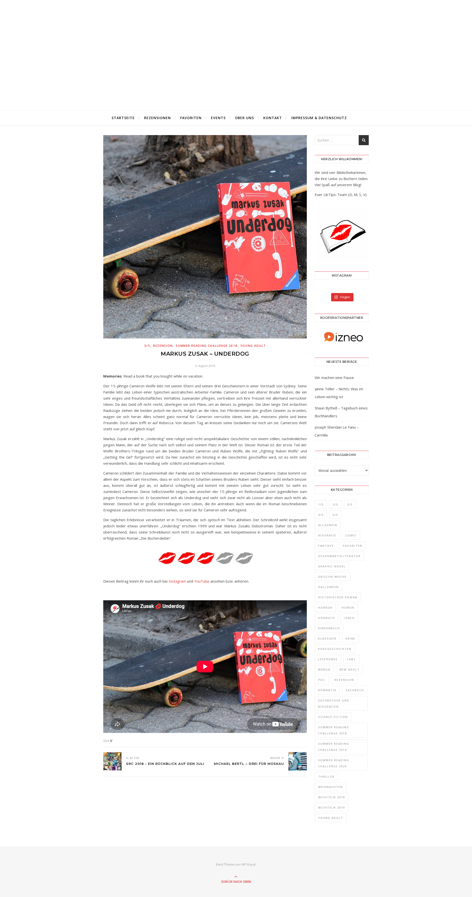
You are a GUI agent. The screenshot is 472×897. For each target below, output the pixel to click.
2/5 (335, 504)
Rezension (163, 346)
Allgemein (327, 525)
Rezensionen (157, 117)
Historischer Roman (337, 597)
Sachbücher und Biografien (333, 703)
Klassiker (327, 638)
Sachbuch (355, 690)
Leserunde (328, 659)
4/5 (321, 515)
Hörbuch (326, 618)
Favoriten (191, 117)
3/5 (147, 346)
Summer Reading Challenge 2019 (333, 747)
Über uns (244, 117)
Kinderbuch (329, 628)
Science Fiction (333, 717)
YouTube (201, 581)
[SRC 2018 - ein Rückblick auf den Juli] (112, 761)
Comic (351, 535)
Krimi (350, 638)
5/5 (335, 515)
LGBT (351, 659)
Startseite (123, 117)
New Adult (349, 669)
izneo (349, 618)
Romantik (327, 690)
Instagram (177, 581)
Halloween (328, 587)
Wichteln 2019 (331, 807)
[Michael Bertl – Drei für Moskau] (297, 761)
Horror (325, 607)
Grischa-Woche (332, 576)
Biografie (327, 535)
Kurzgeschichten (335, 649)
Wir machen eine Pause (334, 377)
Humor (348, 607)
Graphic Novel (332, 566)
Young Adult (253, 346)
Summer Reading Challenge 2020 (333, 763)
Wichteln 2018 (331, 797)
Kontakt (272, 117)
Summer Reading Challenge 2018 (206, 346)
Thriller (326, 776)
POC (321, 680)
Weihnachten (330, 787)
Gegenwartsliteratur (339, 556)
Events (218, 117)
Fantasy (326, 545)
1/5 (321, 504)
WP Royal (248, 864)
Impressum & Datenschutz (319, 117)
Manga (324, 669)
